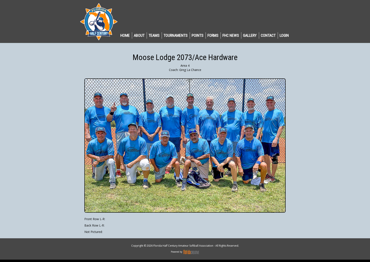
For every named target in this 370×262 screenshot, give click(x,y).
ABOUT (139, 35)
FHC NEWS (230, 35)
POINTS (197, 35)
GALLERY (250, 35)
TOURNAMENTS (176, 35)
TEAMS (154, 35)
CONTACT (268, 35)
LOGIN (284, 35)
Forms (212, 35)
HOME (125, 35)
